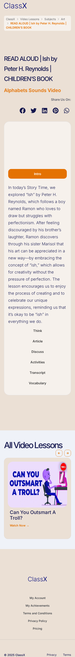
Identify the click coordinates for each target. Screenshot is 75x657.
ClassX (10, 19)
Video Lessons (29, 19)
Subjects (50, 19)
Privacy (52, 654)
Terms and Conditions (37, 613)
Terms (67, 654)
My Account (38, 598)
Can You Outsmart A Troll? (33, 515)
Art (63, 19)
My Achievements (38, 605)
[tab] (37, 174)
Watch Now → (19, 525)
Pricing (37, 628)
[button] (22, 110)
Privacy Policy (37, 621)
